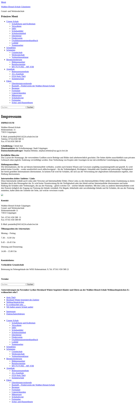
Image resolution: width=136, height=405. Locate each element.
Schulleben (11, 48)
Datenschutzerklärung (15, 314)
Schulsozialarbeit (19, 33)
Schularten (10, 50)
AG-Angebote (18, 74)
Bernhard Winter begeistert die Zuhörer (22, 300)
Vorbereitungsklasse (20, 57)
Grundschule (17, 52)
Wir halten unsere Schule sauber (19, 307)
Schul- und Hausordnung (22, 102)
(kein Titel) (11, 297)
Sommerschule (18, 79)
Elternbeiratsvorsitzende (22, 83)
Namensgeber (17, 45)
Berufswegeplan (18, 64)
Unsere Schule (12, 21)
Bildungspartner (18, 62)
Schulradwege (18, 98)
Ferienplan (16, 100)
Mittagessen (17, 95)
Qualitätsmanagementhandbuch (25, 40)
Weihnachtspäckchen (15, 302)
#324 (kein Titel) (19, 76)
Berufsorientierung (14, 59)
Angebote (10, 69)
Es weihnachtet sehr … (16, 304)
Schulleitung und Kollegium (23, 24)
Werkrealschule (18, 55)
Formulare (16, 90)
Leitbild (15, 43)
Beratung (15, 88)
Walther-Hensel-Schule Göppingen (15, 7)
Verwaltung (16, 26)
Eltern (8, 81)
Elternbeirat (16, 36)
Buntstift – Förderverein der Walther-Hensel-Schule (33, 86)
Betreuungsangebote (20, 71)
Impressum (11, 311)
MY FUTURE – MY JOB (23, 67)
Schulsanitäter (17, 31)
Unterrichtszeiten (19, 93)
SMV (14, 28)
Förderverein (17, 38)
